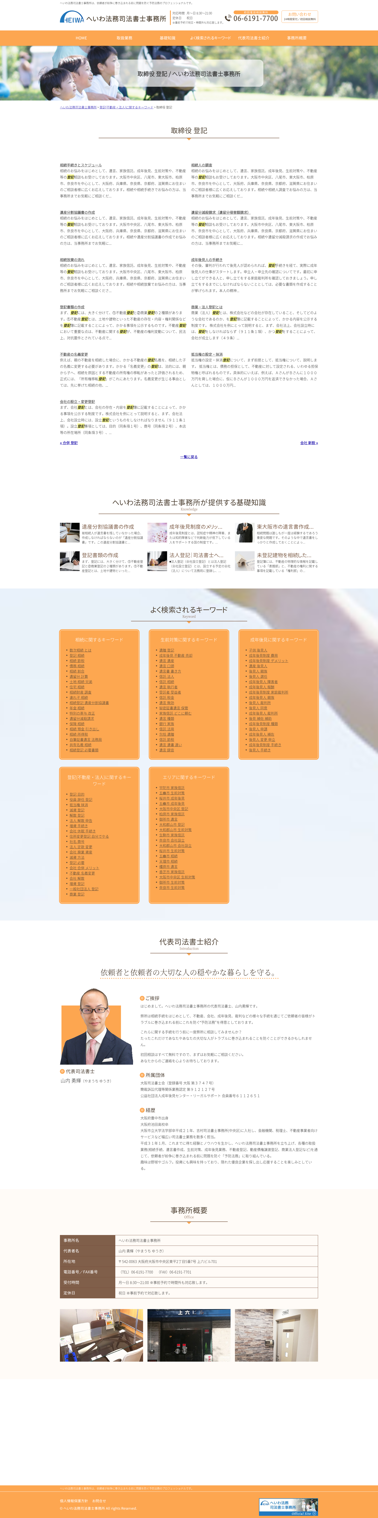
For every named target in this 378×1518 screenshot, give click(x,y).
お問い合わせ (300, 16)
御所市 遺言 (168, 819)
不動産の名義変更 (74, 354)
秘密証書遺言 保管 (173, 707)
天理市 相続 (168, 861)
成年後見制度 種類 (263, 723)
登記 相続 (77, 655)
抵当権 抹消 (79, 804)
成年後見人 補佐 (261, 734)
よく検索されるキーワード (210, 38)
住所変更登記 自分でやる (89, 836)
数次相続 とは (80, 650)
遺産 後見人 (258, 665)
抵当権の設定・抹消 (207, 354)
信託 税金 (166, 697)
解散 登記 (77, 815)
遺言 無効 (166, 702)
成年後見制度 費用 (263, 655)
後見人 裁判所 (260, 702)
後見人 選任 (258, 676)
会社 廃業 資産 (81, 852)
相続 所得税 (79, 734)
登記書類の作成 (72, 306)
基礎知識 (167, 38)
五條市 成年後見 (172, 803)
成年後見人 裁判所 (263, 713)
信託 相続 (166, 681)
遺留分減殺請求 (82, 718)
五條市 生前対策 (172, 792)
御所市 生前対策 (172, 882)
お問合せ (99, 1501)
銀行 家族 (166, 723)
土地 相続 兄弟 (81, 681)
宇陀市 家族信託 (172, 787)
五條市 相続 (168, 856)
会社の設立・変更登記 (77, 401)
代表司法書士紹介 (254, 38)
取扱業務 (124, 38)
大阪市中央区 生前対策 (177, 877)
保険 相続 (77, 723)
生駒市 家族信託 (172, 835)
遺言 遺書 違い (170, 744)
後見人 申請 (258, 729)
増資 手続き (79, 825)
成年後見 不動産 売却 (175, 655)
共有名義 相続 (80, 744)
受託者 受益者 (170, 692)
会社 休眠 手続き (83, 831)
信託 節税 (166, 739)
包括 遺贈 (166, 734)
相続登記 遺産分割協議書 (89, 702)
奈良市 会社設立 (172, 840)
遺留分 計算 (79, 676)
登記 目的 (77, 794)
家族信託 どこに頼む (175, 713)
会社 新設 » (309, 442)
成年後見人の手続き (207, 259)
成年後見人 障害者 (263, 681)
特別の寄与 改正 (82, 713)
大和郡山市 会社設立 (175, 845)
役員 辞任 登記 (81, 799)
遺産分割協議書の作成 (77, 212)
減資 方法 (77, 857)
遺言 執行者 (168, 686)
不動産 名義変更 (82, 873)
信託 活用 (166, 729)
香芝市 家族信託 (172, 871)
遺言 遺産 (166, 660)
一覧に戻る (189, 456)
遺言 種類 (166, 718)
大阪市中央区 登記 (173, 808)
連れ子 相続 (79, 697)
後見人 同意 (258, 707)
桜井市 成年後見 (172, 798)
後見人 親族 (258, 671)
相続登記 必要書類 (84, 750)
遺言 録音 (166, 750)
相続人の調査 (201, 165)
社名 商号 (77, 841)
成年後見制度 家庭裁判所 (268, 692)
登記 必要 (77, 862)
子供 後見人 (258, 650)
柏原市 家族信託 (172, 813)
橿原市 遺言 (168, 866)
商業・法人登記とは (207, 306)
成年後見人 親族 (261, 697)
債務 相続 (77, 665)
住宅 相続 (77, 686)
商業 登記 (77, 894)
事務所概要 (297, 38)
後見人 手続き (260, 750)
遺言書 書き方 (170, 671)
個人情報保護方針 (74, 1501)
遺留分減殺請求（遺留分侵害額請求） (221, 212)
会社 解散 (77, 878)
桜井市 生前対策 (172, 850)
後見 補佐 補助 (260, 718)
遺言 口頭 (166, 665)
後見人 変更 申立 (262, 739)
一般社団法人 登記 (84, 888)
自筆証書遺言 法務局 (86, 739)
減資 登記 (77, 810)
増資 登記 (77, 883)
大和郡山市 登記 (172, 824)
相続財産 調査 (80, 692)
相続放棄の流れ (72, 259)
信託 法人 (166, 676)
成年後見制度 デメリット (268, 660)
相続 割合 (77, 671)
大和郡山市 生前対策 (175, 829)
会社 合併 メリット (84, 867)
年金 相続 (77, 707)
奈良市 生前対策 (172, 887)
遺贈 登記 (166, 650)
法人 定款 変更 (81, 846)
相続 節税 (77, 660)
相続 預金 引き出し (84, 729)
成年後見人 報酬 (261, 686)
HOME (81, 38)
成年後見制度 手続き (265, 744)
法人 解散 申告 (81, 820)
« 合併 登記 (69, 442)
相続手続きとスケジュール (81, 165)
